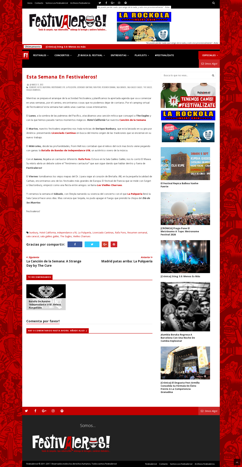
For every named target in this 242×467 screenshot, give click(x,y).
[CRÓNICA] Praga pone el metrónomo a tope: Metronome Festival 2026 (180, 231)
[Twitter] (100, 2)
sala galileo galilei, (135, 87)
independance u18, (58, 87)
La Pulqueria (134, 194)
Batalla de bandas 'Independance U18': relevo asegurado (45, 304)
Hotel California (47, 232)
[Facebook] (106, 2)
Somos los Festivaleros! (57, 3)
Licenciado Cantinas (103, 232)
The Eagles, (147, 87)
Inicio (29, 3)
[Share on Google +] (105, 244)
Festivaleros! (32, 463)
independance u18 (67, 232)
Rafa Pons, (97, 87)
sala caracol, (122, 87)
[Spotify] (125, 2)
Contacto (39, 3)
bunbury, (33, 87)
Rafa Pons (84, 159)
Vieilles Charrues (81, 236)
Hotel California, (44, 87)
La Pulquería (84, 232)
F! (26, 55)
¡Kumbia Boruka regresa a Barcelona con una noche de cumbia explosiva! (178, 337)
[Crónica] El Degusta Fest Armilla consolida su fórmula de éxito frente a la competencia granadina (180, 387)
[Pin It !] (114, 244)
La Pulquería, (71, 87)
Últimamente (33, 46)
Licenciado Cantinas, (85, 87)
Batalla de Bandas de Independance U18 (65, 150)
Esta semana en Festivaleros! (61, 77)
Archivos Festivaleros (80, 3)
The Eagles (66, 236)
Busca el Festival (91, 55)
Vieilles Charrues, (33, 90)
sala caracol (32, 236)
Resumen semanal (137, 232)
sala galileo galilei (49, 236)
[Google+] (113, 2)
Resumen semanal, (109, 87)
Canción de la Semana (132, 120)
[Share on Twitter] (92, 244)
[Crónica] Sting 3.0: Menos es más (66, 46)
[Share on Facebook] (74, 244)
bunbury (33, 232)
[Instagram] (119, 2)
